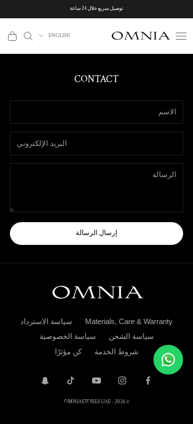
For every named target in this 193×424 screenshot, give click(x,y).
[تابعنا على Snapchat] (45, 380)
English (59, 35)
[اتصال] (168, 360)
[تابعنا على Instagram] (122, 380)
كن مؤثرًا (68, 351)
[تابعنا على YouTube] (96, 380)
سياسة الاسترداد (46, 321)
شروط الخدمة (117, 351)
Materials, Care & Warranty (129, 321)
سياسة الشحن (131, 336)
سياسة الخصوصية (68, 336)
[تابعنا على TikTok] (71, 380)
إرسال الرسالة (96, 233)
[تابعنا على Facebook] (148, 380)
